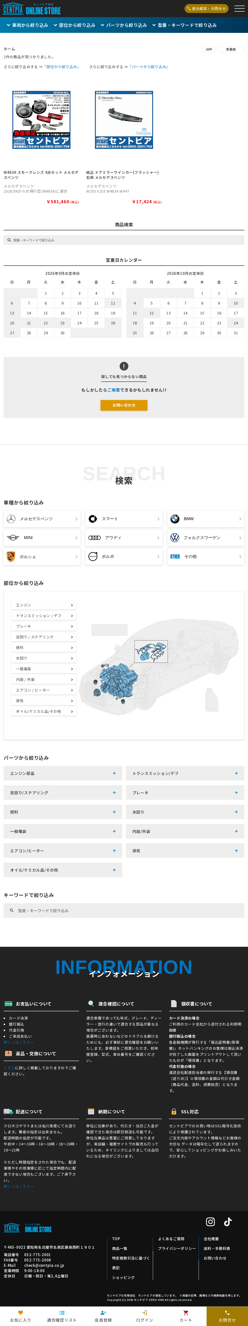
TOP (116, 1238)
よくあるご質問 (171, 1238)
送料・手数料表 (217, 1248)
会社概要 (211, 1238)
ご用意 (113, 390)
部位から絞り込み (77, 25)
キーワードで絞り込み (187, 25)
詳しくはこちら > (19, 1042)
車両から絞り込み (30, 25)
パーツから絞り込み (126, 25)
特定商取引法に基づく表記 (131, 1262)
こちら (9, 1067)
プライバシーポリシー (177, 1248)
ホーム (9, 48)
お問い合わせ (124, 405)
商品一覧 (119, 1248)
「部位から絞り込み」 (62, 66)
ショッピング (123, 1277)
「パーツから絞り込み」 (149, 66)
